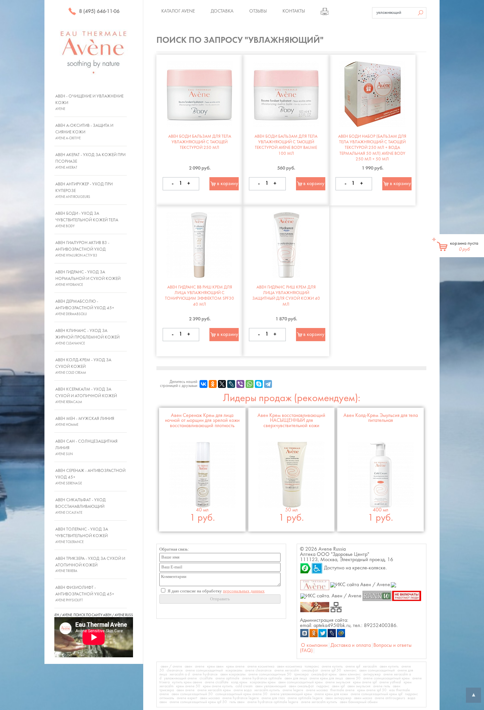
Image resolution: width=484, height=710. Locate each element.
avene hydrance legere (240, 698)
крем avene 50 (188, 686)
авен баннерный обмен (359, 702)
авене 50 (353, 678)
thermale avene (342, 690)
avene (199, 667)
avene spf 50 (331, 670)
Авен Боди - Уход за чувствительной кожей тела (86, 219)
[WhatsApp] (250, 384)
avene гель (381, 686)
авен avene (185, 690)
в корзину (227, 183)
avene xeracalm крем (214, 690)
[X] (222, 384)
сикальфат (310, 670)
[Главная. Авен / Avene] (315, 584)
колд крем (239, 682)
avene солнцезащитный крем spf (376, 694)
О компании (314, 645)
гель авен (237, 702)
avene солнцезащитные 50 (269, 674)
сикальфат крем (323, 674)
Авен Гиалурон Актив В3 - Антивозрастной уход (82, 249)
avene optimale (227, 678)
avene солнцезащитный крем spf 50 (198, 702)
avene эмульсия (337, 682)
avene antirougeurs (390, 698)
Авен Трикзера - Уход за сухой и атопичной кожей (90, 565)
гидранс (322, 686)
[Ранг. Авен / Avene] (377, 595)
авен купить (389, 667)
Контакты (293, 11)
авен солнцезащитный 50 (192, 694)
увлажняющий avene (180, 678)
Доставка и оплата (351, 645)
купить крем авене (187, 682)
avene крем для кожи (331, 694)
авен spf (338, 686)
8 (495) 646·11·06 (99, 11)
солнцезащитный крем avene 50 (241, 694)
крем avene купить (218, 686)
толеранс (312, 667)
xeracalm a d (180, 674)
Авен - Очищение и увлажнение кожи (89, 102)
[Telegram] (268, 384)
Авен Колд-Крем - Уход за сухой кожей (83, 366)
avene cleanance (258, 670)
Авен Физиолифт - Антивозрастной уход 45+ (84, 594)
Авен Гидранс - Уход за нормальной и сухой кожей (88, 278)
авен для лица (295, 678)
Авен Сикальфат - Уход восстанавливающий (80, 506)
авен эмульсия (358, 686)
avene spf (352, 667)
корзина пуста (464, 246)
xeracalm (370, 667)
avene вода (242, 690)
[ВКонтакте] (203, 384)
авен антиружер (338, 698)
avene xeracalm (286, 670)
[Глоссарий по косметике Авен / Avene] (315, 607)
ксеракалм (234, 670)
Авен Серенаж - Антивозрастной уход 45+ (90, 477)
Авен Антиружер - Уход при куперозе (84, 190)
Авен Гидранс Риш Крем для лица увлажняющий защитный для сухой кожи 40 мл (286, 296)
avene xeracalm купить (319, 702)
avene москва (317, 690)
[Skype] (259, 384)
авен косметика (289, 667)
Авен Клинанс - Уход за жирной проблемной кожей (87, 337)
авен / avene (171, 667)
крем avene (235, 667)
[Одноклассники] (213, 384)
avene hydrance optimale (262, 678)
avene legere (292, 690)
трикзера (301, 674)
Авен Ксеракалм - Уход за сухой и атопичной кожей (86, 395)
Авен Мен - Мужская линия (84, 421)
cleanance (175, 670)
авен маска (363, 698)
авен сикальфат (301, 686)
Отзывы (258, 11)
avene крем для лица (326, 678)
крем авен (215, 667)
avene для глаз (273, 698)
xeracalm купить (267, 690)
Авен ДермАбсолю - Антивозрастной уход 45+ (84, 307)
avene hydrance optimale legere (272, 702)
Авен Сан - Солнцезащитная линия (86, 447)
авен (188, 667)
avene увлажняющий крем (291, 694)
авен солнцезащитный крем (300, 682)
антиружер (372, 674)
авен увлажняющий (270, 686)
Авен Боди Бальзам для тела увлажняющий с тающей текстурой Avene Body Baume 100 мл (286, 145)
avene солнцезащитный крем (386, 678)
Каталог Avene (178, 11)
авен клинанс (350, 674)
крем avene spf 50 (372, 690)
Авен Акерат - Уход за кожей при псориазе (90, 161)
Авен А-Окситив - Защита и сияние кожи (84, 131)
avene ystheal (390, 682)
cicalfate (206, 678)
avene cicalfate (217, 682)
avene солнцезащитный (204, 670)
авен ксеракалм (233, 674)
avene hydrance (205, 674)
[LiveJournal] (231, 384)
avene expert (187, 698)
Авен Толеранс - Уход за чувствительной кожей (81, 535)
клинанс (350, 670)
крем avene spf (365, 682)
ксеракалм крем (263, 682)
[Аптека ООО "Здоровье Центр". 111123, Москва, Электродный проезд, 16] (305, 568)
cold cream (244, 686)
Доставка (222, 11)
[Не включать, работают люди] (407, 595)
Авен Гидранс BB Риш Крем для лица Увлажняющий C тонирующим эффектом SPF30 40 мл (199, 296)
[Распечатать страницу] (325, 11)
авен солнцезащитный (377, 670)
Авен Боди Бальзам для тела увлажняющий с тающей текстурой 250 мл (199, 142)
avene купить (332, 667)
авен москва (210, 698)
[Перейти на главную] (93, 52)
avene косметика (260, 667)
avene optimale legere (305, 698)
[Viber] (240, 384)
